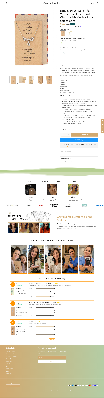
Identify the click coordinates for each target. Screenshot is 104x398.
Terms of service (61, 390)
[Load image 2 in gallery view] (22, 80)
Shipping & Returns (65, 53)
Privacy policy (53, 390)
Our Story (8, 363)
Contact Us (9, 361)
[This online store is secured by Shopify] (63, 43)
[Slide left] (7, 79)
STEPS (29, 181)
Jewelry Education (10, 351)
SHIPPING (59, 181)
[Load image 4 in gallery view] (40, 80)
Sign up (52, 361)
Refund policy (46, 390)
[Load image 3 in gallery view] (31, 80)
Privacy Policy (9, 358)
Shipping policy (69, 390)
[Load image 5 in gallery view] (49, 80)
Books (7, 371)
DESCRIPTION (44, 181)
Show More (52, 339)
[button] (6, 3)
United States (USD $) (12, 385)
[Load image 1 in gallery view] (13, 80)
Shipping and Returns (11, 353)
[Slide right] (55, 79)
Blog (7, 366)
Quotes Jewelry (39, 390)
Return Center (9, 373)
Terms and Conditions (11, 356)
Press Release (9, 368)
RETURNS (75, 181)
